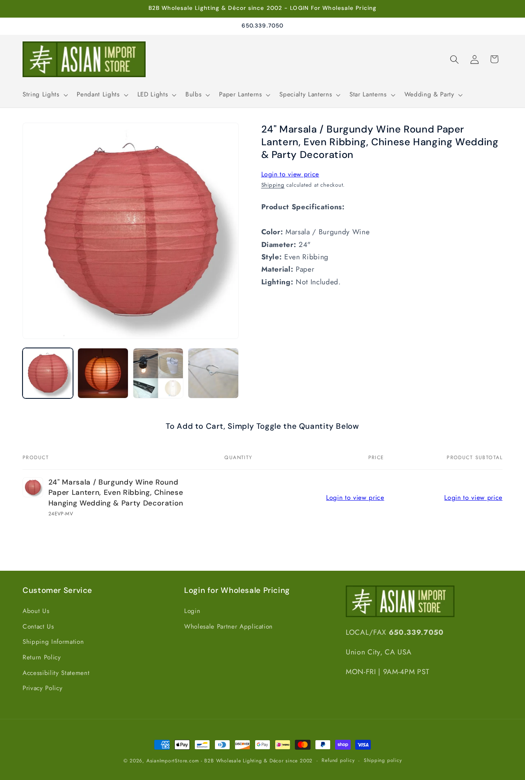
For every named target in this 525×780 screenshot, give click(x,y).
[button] (44, 94)
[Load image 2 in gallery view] (103, 373)
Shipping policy (383, 760)
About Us (36, 611)
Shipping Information (53, 642)
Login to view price (290, 174)
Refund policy (338, 760)
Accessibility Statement (56, 673)
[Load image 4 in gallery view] (213, 373)
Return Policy (42, 657)
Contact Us (38, 626)
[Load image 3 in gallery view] (158, 373)
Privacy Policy (42, 688)
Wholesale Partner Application (228, 626)
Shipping (273, 185)
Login (192, 611)
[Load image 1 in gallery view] (48, 373)
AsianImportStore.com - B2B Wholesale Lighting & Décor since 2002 (229, 760)
